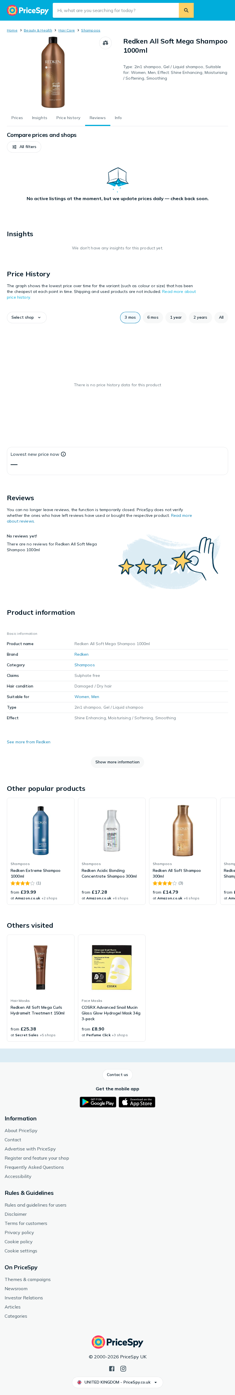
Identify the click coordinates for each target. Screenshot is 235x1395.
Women (82, 696)
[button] (24, 147)
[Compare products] (105, 43)
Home (12, 30)
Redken (82, 654)
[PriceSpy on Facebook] (111, 1368)
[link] (41, 851)
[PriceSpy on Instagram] (123, 1368)
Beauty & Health (38, 30)
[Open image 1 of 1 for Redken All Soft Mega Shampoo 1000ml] (53, 72)
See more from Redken (28, 741)
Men (95, 696)
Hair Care (66, 30)
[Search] (186, 10)
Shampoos (90, 30)
